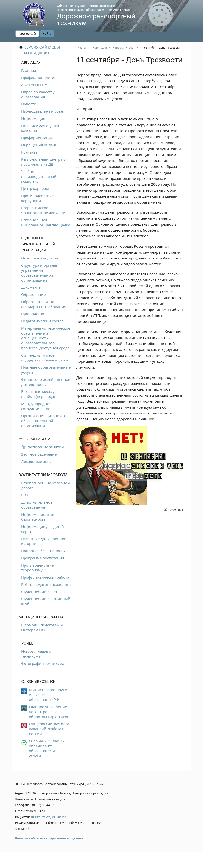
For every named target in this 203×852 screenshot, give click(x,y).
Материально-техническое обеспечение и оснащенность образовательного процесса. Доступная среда (45, 338)
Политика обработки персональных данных (49, 838)
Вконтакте (42, 817)
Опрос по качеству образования (38, 94)
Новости (28, 104)
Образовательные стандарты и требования (43, 304)
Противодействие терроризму (37, 567)
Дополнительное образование (36, 505)
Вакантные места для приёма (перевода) (40, 394)
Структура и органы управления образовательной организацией (39, 273)
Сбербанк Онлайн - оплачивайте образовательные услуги (46, 748)
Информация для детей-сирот (43, 529)
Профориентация (37, 137)
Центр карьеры (35, 188)
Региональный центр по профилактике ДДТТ (43, 162)
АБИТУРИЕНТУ (34, 84)
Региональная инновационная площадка (45, 222)
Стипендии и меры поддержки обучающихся (44, 357)
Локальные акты (36, 461)
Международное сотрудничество (36, 406)
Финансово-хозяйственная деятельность (45, 382)
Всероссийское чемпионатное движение (44, 210)
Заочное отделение (39, 454)
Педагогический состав (42, 320)
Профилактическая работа (45, 577)
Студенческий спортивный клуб (45, 601)
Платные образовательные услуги (46, 370)
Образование (33, 294)
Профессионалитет (38, 77)
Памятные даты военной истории (44, 541)
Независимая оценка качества (40, 128)
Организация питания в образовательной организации (43, 420)
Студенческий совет (39, 591)
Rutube (61, 817)
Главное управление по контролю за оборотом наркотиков (49, 711)
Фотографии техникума (42, 663)
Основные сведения (39, 258)
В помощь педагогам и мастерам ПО (42, 627)
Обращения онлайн (39, 144)
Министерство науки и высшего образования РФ (48, 694)
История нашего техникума (36, 654)
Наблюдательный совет (43, 111)
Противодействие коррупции (37, 198)
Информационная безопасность (37, 517)
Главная (28, 70)
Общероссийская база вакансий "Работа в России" (49, 728)
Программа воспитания (42, 557)
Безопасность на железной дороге (45, 485)
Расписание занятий (45, 446)
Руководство (32, 313)
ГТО (24, 494)
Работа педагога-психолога (46, 584)
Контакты (29, 152)
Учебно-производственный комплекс (39, 176)
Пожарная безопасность (43, 550)
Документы (31, 287)
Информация (33, 118)
